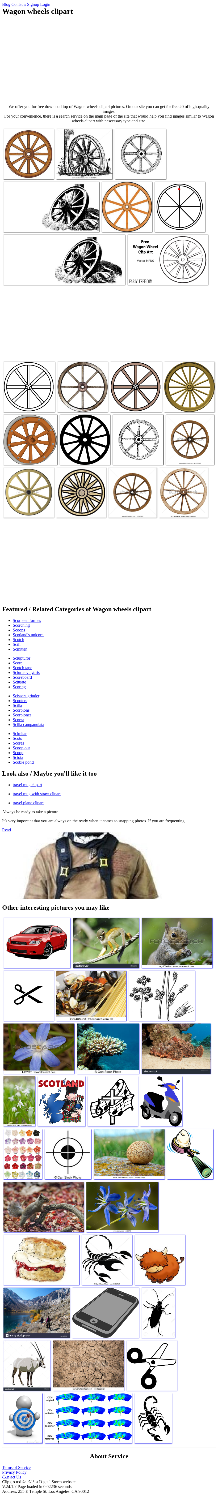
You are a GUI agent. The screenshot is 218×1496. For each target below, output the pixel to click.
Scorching (21, 625)
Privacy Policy (14, 1472)
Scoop (18, 752)
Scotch (18, 639)
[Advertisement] (109, 60)
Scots (17, 738)
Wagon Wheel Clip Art (22, 405)
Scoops (19, 630)
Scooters (20, 700)
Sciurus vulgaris (26, 672)
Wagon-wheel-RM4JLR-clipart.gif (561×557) (134, 170)
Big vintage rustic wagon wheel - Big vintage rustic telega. (180, 506)
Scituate (19, 682)
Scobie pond (23, 762)
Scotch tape (22, 667)
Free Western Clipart (127, 405)
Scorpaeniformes (27, 620)
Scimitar (20, 733)
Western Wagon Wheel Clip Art (81, 172)
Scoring (19, 687)
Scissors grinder (26, 696)
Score (17, 663)
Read (6, 830)
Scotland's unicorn (28, 635)
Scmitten (20, 649)
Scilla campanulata (28, 724)
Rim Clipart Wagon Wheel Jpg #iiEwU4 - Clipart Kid (82, 402)
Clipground (26, 1479)
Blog (6, 4)
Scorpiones (22, 715)
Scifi (16, 644)
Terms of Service (16, 1467)
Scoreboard (22, 677)
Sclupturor (21, 658)
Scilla (17, 705)
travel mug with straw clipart (37, 794)
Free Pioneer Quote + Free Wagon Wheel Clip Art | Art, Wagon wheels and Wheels (167, 275)
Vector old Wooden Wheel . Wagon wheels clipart (124, 222)
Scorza (18, 719)
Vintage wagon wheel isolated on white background (189, 455)
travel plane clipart (28, 803)
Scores (18, 743)
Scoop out (21, 748)
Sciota (18, 757)
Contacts (18, 4)
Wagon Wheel (124, 457)
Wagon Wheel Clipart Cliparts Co (30, 457)
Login (45, 4)
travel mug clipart (27, 785)
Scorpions (21, 710)
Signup (33, 4)
